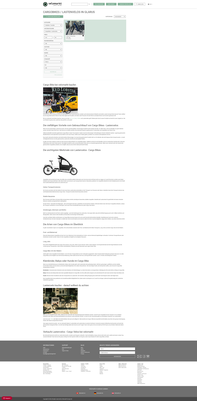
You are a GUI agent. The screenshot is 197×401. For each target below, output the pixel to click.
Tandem (101, 366)
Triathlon (63, 367)
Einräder (101, 372)
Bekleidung (139, 372)
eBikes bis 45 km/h (122, 366)
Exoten (101, 365)
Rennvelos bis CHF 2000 (66, 366)
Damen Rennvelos (65, 368)
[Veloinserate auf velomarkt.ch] (52, 4)
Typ (45, 65)
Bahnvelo (101, 373)
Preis (45, 34)
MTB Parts (139, 370)
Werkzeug (139, 378)
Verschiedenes (140, 377)
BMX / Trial (102, 367)
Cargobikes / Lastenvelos (86, 371)
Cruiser (101, 371)
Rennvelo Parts (140, 371)
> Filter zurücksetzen (58, 74)
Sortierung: (109, 16)
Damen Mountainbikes (47, 371)
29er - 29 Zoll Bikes (46, 373)
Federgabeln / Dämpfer (141, 367)
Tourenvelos (83, 366)
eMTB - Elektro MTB (122, 367)
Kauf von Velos (73, 118)
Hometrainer (139, 379)
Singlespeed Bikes (84, 370)
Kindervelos (83, 368)
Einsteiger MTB (46, 370)
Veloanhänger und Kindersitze (143, 368)
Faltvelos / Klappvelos (104, 370)
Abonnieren (117, 356)
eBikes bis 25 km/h (122, 365)
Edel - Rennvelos (65, 365)
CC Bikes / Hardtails (47, 365)
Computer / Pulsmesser (142, 373)
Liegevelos (102, 368)
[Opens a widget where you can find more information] (7, 398)
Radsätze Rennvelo (141, 366)
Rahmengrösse (48, 40)
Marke (46, 53)
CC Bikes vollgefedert (47, 366)
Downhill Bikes (46, 367)
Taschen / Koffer (140, 376)
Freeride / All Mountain (47, 368)
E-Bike (51, 319)
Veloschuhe (139, 382)
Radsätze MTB (140, 365)
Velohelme (139, 381)
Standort (47, 59)
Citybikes (82, 365)
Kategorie (47, 22)
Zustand (46, 47)
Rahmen (63, 370)
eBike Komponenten (141, 383)
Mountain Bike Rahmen (47, 372)
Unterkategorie (49, 28)
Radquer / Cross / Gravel (66, 371)
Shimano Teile (140, 374)
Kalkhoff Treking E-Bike (70, 36)
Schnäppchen (83, 367)
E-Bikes (79, 118)
